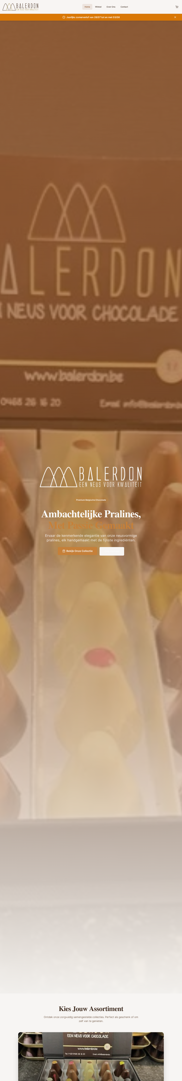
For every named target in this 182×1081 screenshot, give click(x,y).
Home (87, 7)
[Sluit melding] (175, 17)
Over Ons (110, 7)
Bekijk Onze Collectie (79, 550)
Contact (124, 7)
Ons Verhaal (111, 551)
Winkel (98, 7)
